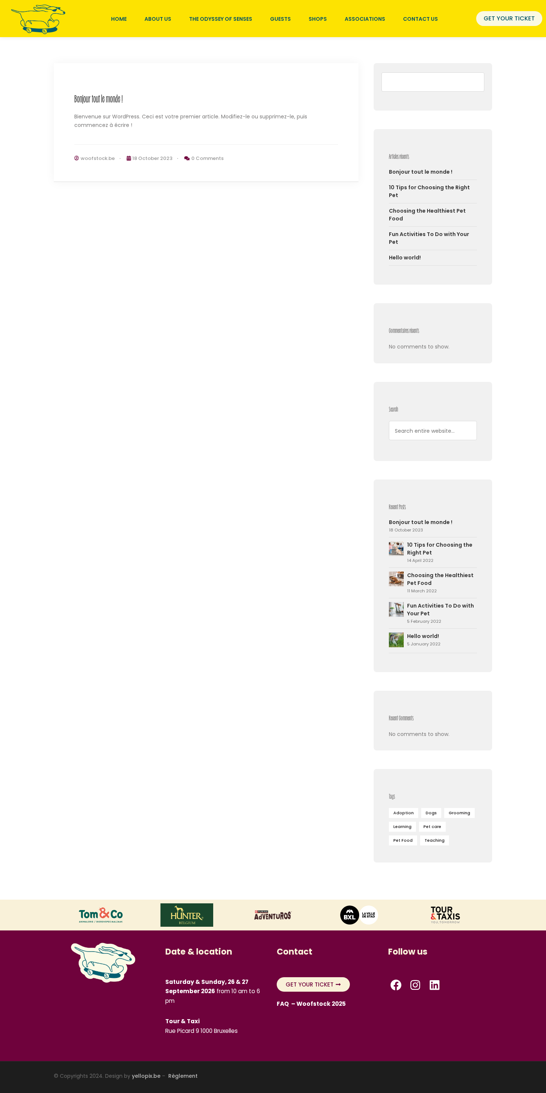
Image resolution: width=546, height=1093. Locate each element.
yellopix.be (146, 1076)
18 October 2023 (152, 158)
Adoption (403, 813)
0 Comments (207, 158)
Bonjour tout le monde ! (98, 98)
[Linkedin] (434, 985)
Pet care (432, 826)
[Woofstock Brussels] (39, 18)
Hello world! (405, 257)
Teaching (435, 840)
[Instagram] (415, 985)
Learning (402, 826)
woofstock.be (98, 158)
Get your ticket (509, 18)
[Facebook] (396, 985)
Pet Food (403, 840)
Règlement (183, 1076)
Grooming (459, 813)
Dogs (431, 813)
